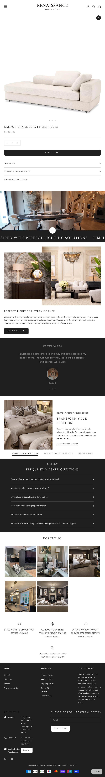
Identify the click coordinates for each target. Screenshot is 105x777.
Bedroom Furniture (25, 454)
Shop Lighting (16, 331)
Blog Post (8, 679)
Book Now (27, 750)
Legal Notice (46, 696)
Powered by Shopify (68, 765)
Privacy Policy (47, 675)
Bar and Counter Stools (58, 454)
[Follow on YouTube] (12, 759)
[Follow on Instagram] (5, 759)
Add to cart (52, 153)
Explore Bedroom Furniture (67, 444)
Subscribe (60, 729)
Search (7, 675)
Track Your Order (11, 688)
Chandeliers (85, 454)
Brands (7, 684)
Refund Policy (47, 679)
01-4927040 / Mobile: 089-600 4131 (27, 741)
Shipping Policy (47, 684)
